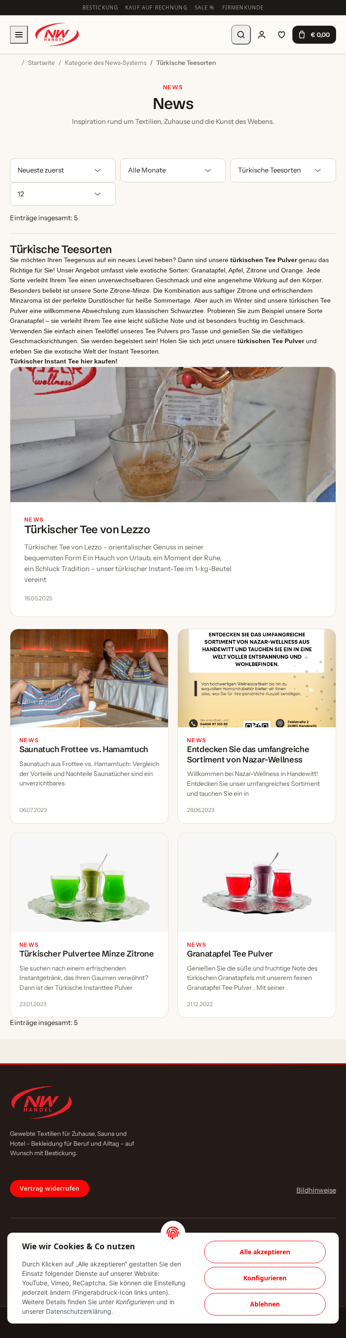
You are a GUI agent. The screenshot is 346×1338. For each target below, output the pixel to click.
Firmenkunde (243, 7)
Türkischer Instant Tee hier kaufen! (64, 361)
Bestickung (100, 7)
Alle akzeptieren (265, 1251)
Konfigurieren (265, 1278)
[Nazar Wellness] (56, 34)
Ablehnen (265, 1304)
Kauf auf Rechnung (156, 7)
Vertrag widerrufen (49, 1188)
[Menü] (19, 35)
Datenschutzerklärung (78, 1311)
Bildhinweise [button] (316, 1190)
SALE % (205, 7)
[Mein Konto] (262, 35)
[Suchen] (241, 35)
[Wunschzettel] (282, 35)
